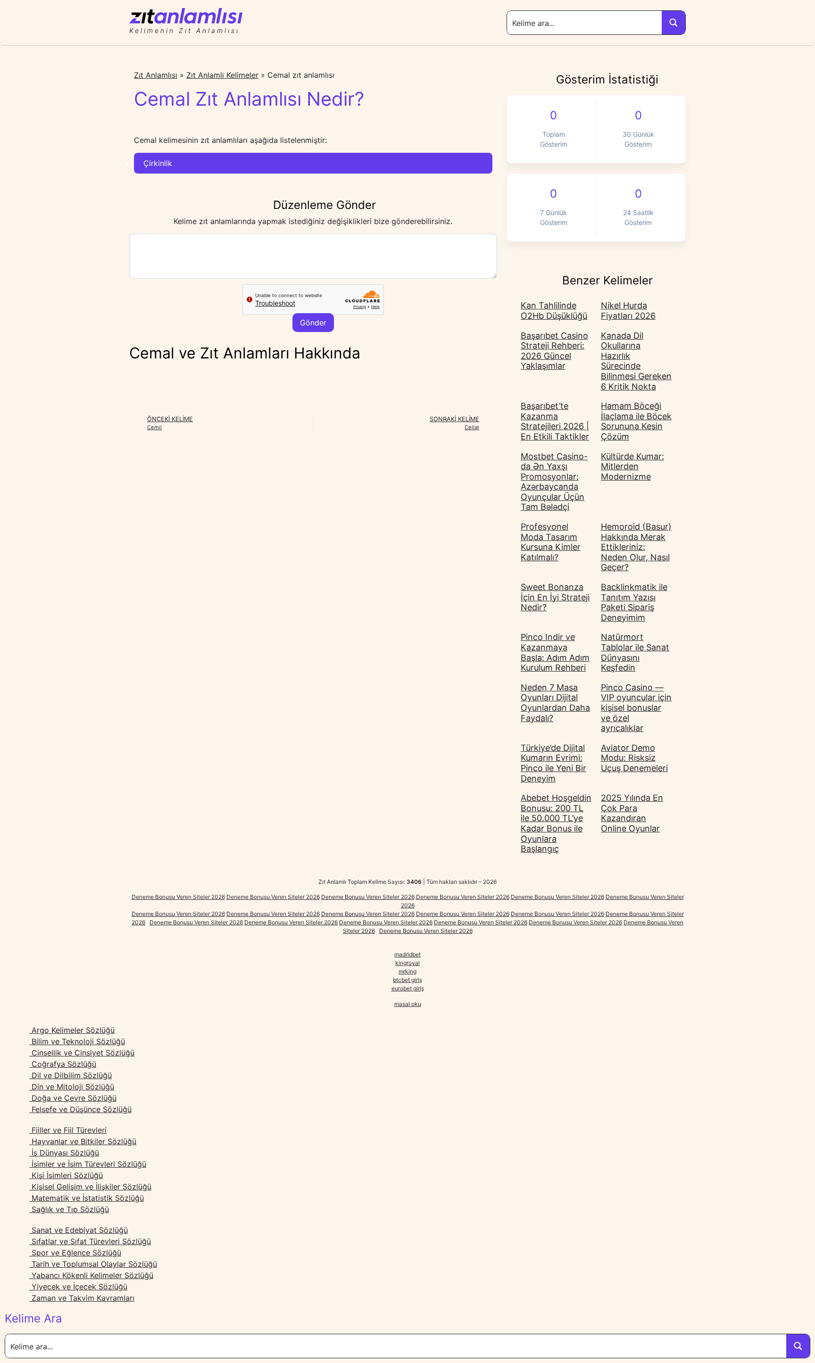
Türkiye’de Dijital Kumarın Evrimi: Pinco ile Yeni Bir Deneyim (553, 763)
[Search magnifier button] (673, 22)
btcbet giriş (407, 979)
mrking (407, 971)
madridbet (407, 954)
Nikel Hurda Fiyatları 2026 (628, 310)
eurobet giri (406, 988)
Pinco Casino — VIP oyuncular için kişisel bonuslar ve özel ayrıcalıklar (636, 707)
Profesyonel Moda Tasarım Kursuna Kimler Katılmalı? (551, 542)
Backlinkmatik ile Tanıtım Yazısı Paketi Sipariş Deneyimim (634, 602)
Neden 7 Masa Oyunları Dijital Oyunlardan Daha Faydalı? (555, 702)
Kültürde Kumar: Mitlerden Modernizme (632, 466)
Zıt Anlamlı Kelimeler (222, 75)
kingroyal (407, 962)
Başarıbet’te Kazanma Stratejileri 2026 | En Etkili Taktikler (555, 421)
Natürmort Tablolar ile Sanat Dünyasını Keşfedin (635, 652)
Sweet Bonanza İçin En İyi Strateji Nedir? (555, 597)
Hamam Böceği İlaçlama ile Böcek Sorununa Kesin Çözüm (636, 421)
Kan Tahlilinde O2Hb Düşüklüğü (554, 310)
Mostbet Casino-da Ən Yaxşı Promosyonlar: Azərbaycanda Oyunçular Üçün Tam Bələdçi (554, 481)
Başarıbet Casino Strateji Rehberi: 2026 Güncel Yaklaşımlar (554, 351)
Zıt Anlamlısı (155, 75)
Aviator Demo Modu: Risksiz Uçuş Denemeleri (634, 758)
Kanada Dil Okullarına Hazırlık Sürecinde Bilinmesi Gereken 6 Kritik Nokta (636, 361)
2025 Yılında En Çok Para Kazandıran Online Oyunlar (632, 813)
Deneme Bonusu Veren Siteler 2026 (178, 896)
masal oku (407, 1003)
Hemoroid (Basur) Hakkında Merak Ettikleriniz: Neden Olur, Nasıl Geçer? (636, 547)
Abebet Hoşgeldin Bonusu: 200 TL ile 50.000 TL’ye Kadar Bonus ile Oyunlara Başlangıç (556, 823)
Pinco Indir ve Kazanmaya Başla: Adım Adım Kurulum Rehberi (555, 652)
